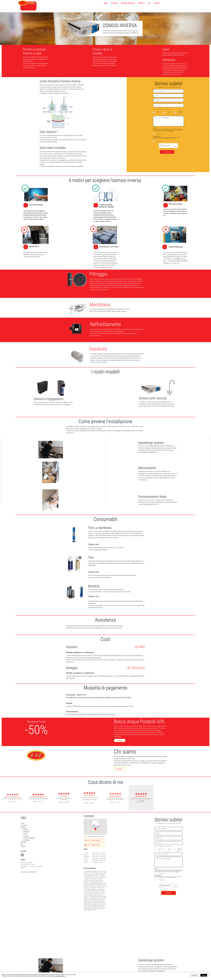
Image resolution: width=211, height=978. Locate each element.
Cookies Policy (33, 872)
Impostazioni (194, 975)
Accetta (204, 975)
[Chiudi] (209, 975)
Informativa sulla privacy (58, 976)
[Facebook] (22, 854)
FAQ (22, 844)
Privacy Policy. (171, 130)
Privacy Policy (24, 872)
